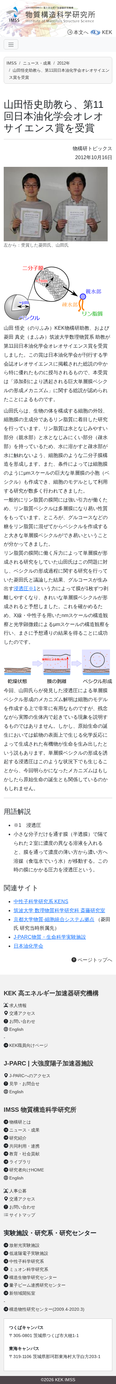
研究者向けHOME (26, 1169)
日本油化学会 (28, 946)
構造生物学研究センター (33, 1277)
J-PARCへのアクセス (29, 1075)
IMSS (11, 63)
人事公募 (18, 1190)
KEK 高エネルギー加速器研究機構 (51, 993)
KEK (107, 32)
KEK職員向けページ (28, 1045)
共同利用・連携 (24, 1146)
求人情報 (18, 1005)
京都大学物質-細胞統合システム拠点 (54, 919)
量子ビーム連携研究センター (37, 1285)
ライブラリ (20, 1161)
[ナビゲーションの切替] (11, 44)
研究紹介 (18, 1138)
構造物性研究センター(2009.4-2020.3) (46, 1309)
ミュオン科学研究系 (28, 1269)
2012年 (63, 63)
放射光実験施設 (24, 1245)
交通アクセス (22, 1013)
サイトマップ (22, 1215)
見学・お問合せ (24, 1083)
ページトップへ (94, 960)
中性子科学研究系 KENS (41, 901)
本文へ (81, 32)
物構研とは (20, 1121)
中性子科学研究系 (26, 1261)
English (16, 1029)
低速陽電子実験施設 (28, 1253)
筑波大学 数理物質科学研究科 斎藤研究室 (59, 910)
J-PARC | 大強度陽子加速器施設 (48, 1063)
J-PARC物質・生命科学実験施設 (50, 937)
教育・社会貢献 (24, 1153)
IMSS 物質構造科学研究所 (40, 1109)
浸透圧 (25, 588)
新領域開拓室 (22, 1293)
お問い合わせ (22, 1021)
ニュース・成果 (37, 63)
